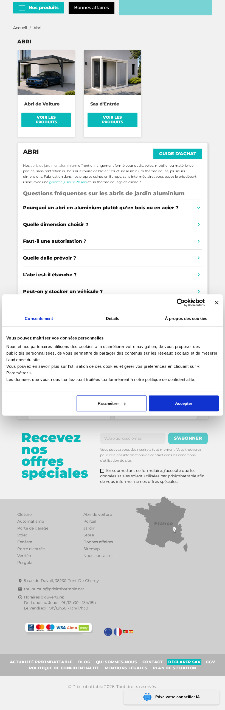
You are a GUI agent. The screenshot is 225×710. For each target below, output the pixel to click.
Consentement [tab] (39, 318)
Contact (152, 661)
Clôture (24, 514)
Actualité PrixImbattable (41, 661)
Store (88, 535)
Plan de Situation (174, 668)
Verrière (24, 555)
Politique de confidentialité (64, 668)
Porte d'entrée (31, 548)
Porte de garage (32, 528)
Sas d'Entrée (104, 104)
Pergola (24, 562)
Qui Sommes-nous (116, 661)
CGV (210, 661)
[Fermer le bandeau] (217, 302)
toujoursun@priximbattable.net (54, 588)
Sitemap (91, 548)
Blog (84, 661)
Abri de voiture (97, 514)
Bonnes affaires (91, 7)
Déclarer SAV (184, 661)
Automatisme (30, 521)
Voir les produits (46, 120)
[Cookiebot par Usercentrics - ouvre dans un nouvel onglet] (181, 302)
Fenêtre (24, 541)
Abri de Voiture (42, 104)
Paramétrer (108, 403)
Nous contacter (98, 555)
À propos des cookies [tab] (186, 318)
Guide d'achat (177, 153)
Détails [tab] (112, 318)
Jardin (89, 528)
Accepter (183, 403)
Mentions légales (126, 668)
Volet (22, 535)
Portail (89, 521)
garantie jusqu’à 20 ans (68, 182)
